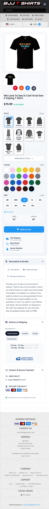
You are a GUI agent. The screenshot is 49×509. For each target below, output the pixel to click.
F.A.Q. (11, 484)
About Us (12, 473)
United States (12, 333)
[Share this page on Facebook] (27, 88)
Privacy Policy (35, 473)
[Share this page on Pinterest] (15, 88)
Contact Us (23, 473)
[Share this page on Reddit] (21, 88)
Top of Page (47, 410)
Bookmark (26, 495)
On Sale (26, 15)
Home (2, 410)
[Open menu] (44, 4)
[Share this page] (34, 88)
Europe (35, 333)
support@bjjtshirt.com (16, 380)
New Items (39, 15)
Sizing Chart (20, 484)
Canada (25, 333)
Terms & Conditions (12, 475)
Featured (28, 19)
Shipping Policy (42, 475)
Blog (40, 19)
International (11, 339)
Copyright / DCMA (26, 486)
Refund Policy (27, 475)
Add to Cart (25, 229)
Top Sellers (15, 19)
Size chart (9, 212)
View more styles (23, 158)
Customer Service (34, 484)
